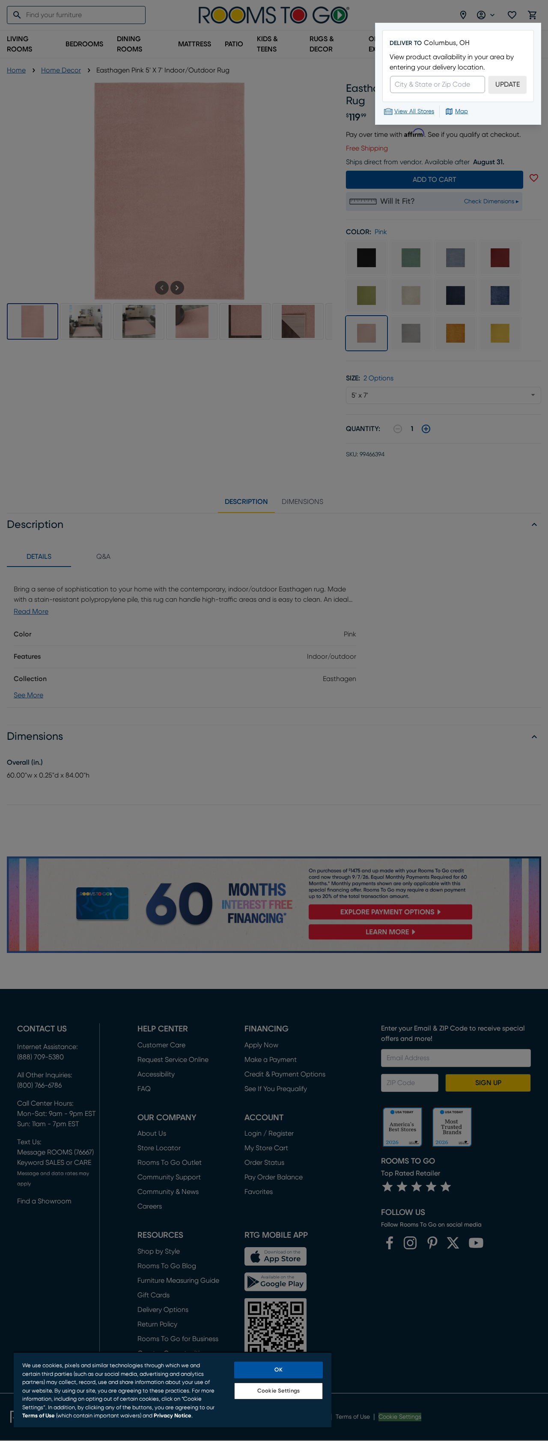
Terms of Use (38, 1416)
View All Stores (414, 112)
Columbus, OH (447, 42)
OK (278, 1370)
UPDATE (507, 84)
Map (461, 112)
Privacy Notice (172, 1416)
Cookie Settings (278, 1391)
